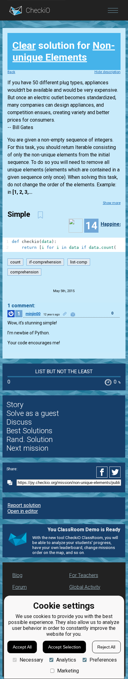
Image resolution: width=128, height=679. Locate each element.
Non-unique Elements (63, 51)
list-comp (78, 262)
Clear (24, 45)
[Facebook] (102, 472)
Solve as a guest (33, 413)
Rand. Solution (30, 439)
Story (15, 404)
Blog (17, 575)
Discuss (19, 422)
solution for (63, 51)
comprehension (24, 272)
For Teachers (83, 575)
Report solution (24, 505)
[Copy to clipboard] (11, 482)
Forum (19, 587)
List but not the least (64, 371)
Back (11, 72)
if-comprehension (45, 262)
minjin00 (32, 314)
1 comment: (21, 306)
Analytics (66, 660)
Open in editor (22, 511)
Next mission (27, 448)
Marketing (68, 671)
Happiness (113, 224)
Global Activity (84, 587)
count (15, 262)
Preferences (103, 660)
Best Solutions (30, 430)
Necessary (31, 660)
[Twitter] (115, 472)
